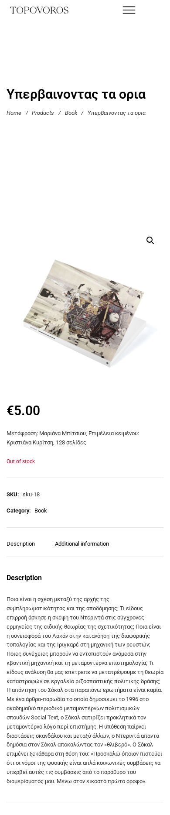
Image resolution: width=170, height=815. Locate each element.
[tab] (24, 548)
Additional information (82, 543)
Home (14, 113)
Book (71, 113)
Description (21, 543)
